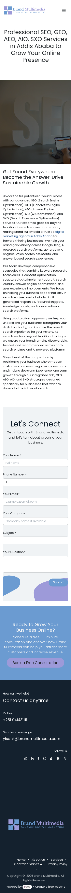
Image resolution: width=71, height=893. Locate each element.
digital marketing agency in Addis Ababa (33, 234)
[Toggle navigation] (64, 10)
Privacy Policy (57, 864)
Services (57, 860)
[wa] (25, 758)
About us (38, 860)
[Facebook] (38, 758)
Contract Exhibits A (28, 864)
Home (21, 860)
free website (56, 887)
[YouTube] (58, 758)
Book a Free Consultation (35, 662)
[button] (58, 582)
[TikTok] (51, 758)
